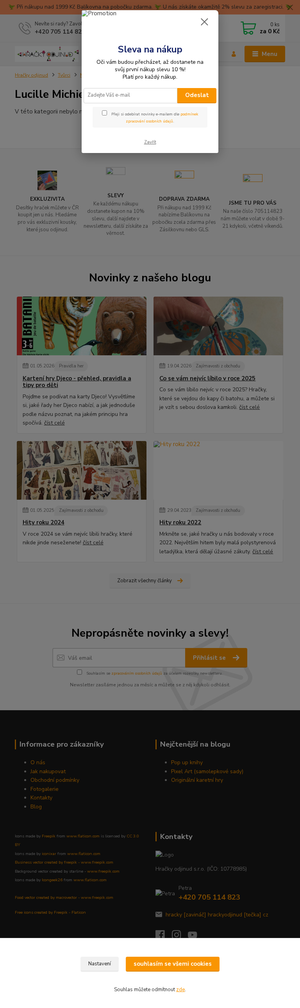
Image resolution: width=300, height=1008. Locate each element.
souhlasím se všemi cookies (173, 964)
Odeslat (197, 95)
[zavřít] (204, 22)
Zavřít (150, 142)
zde (180, 989)
